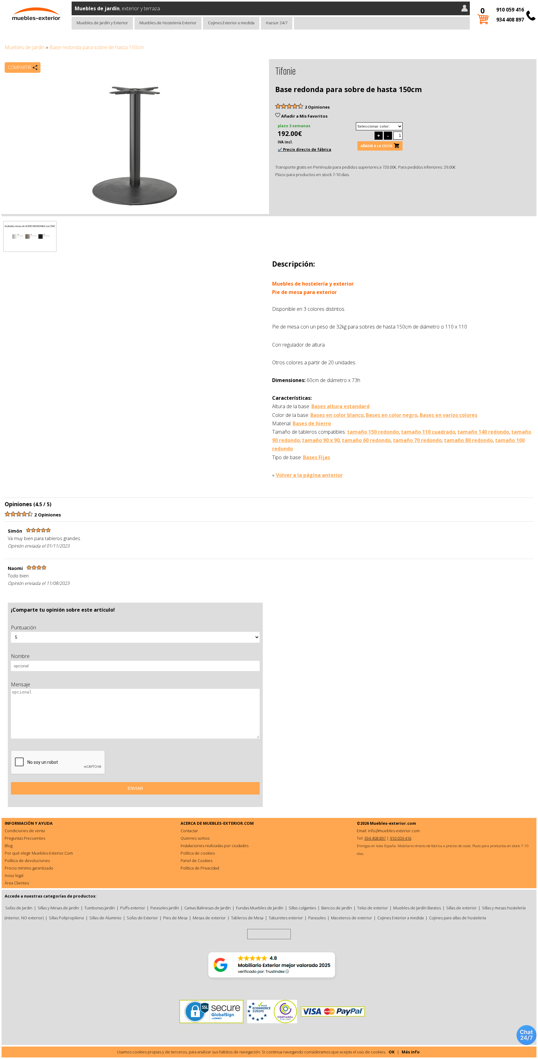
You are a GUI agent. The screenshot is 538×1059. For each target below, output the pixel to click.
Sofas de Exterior (142, 918)
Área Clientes (17, 883)
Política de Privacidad (200, 868)
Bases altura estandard (340, 406)
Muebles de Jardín (25, 47)
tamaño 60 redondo (366, 440)
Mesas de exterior (209, 918)
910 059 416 (510, 9)
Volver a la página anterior (309, 475)
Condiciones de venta (25, 830)
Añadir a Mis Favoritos (304, 116)
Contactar (189, 830)
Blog (8, 845)
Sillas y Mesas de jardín (58, 908)
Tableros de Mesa (247, 918)
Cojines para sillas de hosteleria (457, 918)
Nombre (20, 656)
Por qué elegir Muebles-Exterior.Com (39, 853)
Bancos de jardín (336, 908)
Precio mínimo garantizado (29, 868)
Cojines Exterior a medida (231, 23)
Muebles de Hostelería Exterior (167, 23)
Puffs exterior (132, 908)
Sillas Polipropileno (66, 918)
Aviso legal (14, 875)
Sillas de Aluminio (105, 918)
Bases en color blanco (337, 415)
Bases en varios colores (448, 415)
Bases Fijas (316, 457)
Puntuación (23, 627)
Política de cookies (198, 853)
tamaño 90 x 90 (321, 440)
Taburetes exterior (286, 918)
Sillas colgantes (302, 908)
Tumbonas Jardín (99, 908)
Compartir (19, 67)
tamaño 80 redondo (468, 440)
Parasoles (317, 918)
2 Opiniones (317, 107)
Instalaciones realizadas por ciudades (214, 845)
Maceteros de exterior (351, 918)
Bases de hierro (312, 423)
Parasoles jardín (164, 908)
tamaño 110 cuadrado (428, 431)
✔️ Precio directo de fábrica (304, 149)
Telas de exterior (372, 908)
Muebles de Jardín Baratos (417, 908)
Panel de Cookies (196, 860)
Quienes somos (195, 838)
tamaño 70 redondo (417, 440)
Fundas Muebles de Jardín (259, 908)
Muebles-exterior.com (393, 823)
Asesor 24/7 (276, 23)
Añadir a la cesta (376, 146)
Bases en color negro (392, 415)
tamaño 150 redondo (373, 431)
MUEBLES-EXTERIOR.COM (228, 823)
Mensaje (20, 684)
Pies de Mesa (175, 918)
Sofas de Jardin (18, 908)
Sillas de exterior (461, 908)
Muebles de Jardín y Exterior (102, 23)
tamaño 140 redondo (483, 431)
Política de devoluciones (27, 860)
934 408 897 (510, 19)
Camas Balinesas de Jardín (207, 908)
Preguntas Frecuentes (25, 838)
